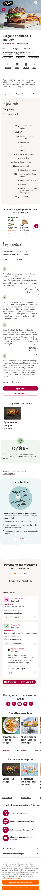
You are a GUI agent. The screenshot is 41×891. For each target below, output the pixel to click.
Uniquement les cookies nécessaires (20, 882)
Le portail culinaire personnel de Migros (16, 805)
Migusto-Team (17, 648)
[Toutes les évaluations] (7, 43)
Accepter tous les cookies (20, 888)
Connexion (22, 539)
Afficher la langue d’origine (13, 613)
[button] (6, 600)
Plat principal (20, 58)
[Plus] (35, 617)
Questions (27, 580)
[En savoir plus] (12, 425)
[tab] (20, 848)
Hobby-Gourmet (18, 598)
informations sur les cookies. (13, 878)
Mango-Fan (16, 625)
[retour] (3, 9)
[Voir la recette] (11, 734)
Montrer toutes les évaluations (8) (19, 681)
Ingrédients (8, 94)
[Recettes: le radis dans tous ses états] (29, 781)
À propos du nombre (17, 114)
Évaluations (32, 94)
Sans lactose (8, 58)
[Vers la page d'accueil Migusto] (8, 2)
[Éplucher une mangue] (11, 781)
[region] (20, 874)
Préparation (20, 94)
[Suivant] (36, 226)
